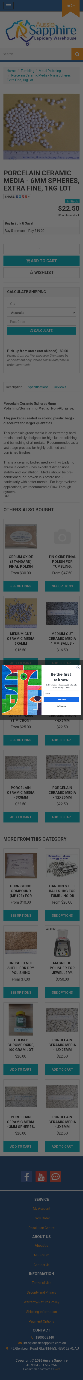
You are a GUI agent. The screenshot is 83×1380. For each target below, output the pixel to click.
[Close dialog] (78, 667)
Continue (61, 699)
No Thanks (61, 706)
